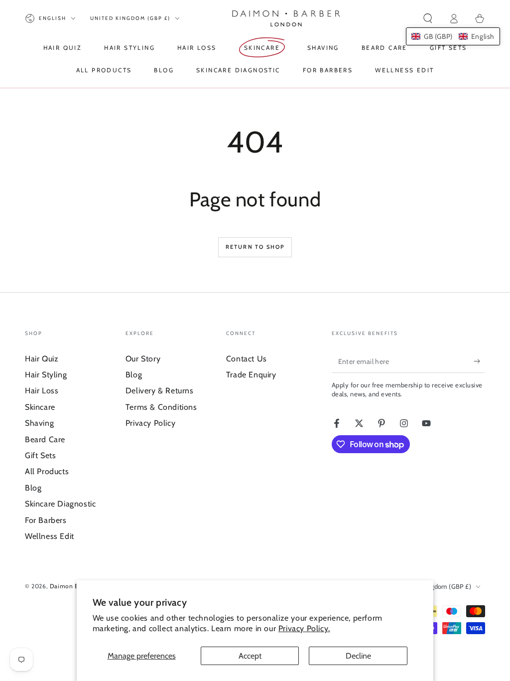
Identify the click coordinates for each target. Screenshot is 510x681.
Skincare (40, 407)
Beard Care (45, 439)
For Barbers (46, 520)
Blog (33, 488)
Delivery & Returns (160, 390)
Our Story (143, 358)
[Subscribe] (479, 361)
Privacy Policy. (304, 628)
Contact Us (246, 358)
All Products (47, 471)
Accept (250, 656)
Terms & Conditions (161, 407)
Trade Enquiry (251, 374)
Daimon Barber (72, 586)
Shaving (39, 423)
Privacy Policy (150, 423)
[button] (428, 18)
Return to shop (255, 246)
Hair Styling (46, 374)
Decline (358, 656)
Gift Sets (40, 455)
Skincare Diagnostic (60, 504)
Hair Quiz (41, 358)
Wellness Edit (49, 536)
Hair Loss (41, 390)
